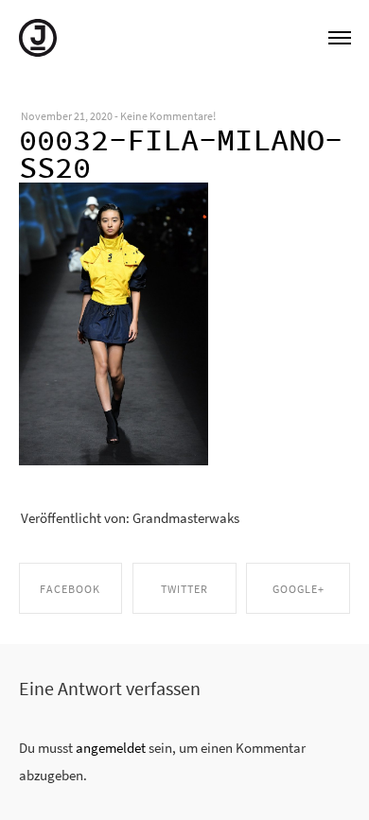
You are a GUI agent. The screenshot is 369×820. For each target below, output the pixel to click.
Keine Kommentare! (168, 116)
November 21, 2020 (67, 116)
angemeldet (111, 748)
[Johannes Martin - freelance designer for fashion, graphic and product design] (38, 35)
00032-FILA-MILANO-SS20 (181, 154)
